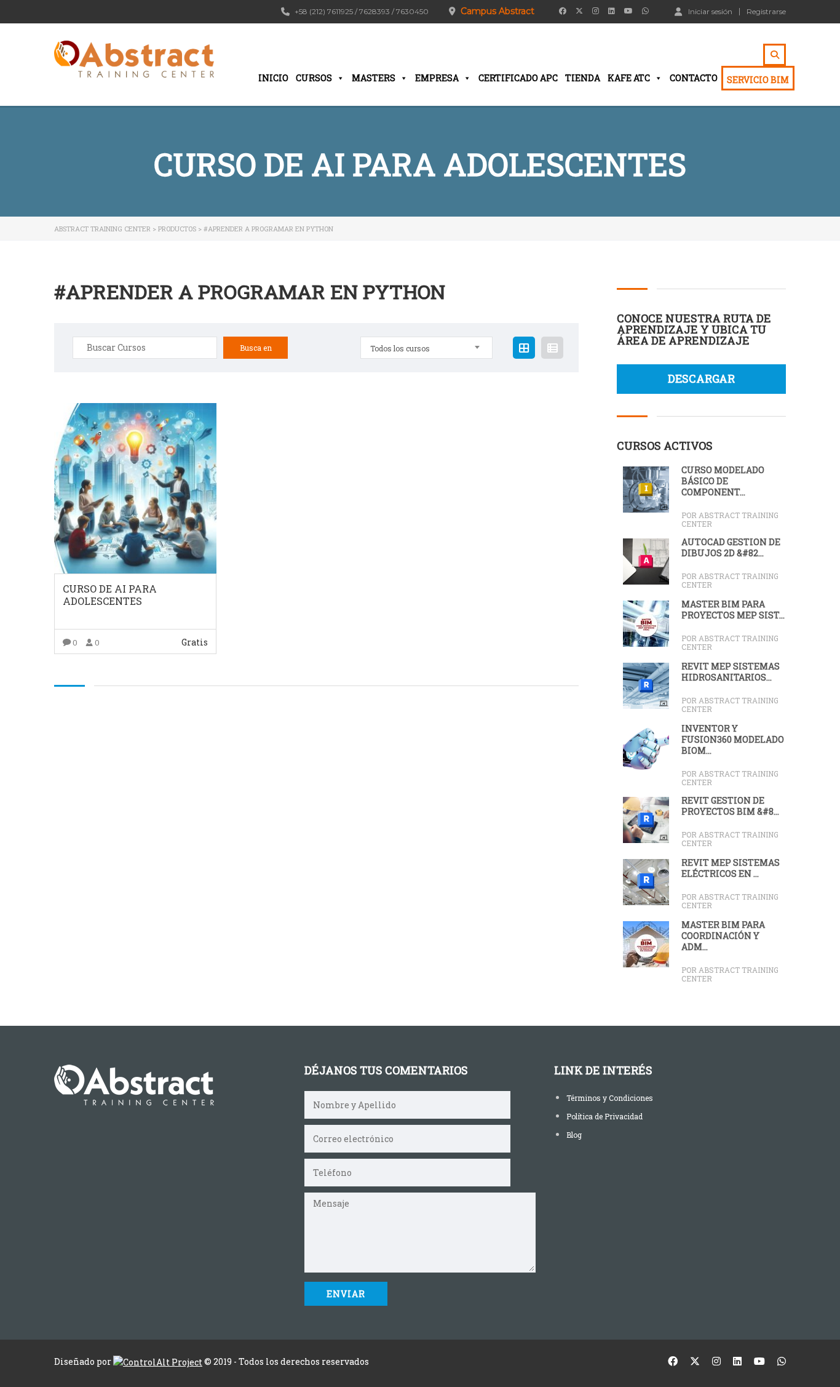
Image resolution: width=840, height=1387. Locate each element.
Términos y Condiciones (609, 1098)
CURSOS (314, 78)
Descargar (701, 378)
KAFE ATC (629, 78)
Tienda (582, 78)
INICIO (273, 78)
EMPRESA (437, 78)
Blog (574, 1135)
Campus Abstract (497, 11)
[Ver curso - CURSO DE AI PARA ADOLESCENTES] (135, 488)
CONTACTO (694, 78)
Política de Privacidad (604, 1116)
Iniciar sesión (710, 11)
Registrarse (766, 11)
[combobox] (426, 348)
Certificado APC (518, 78)
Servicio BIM (758, 80)
